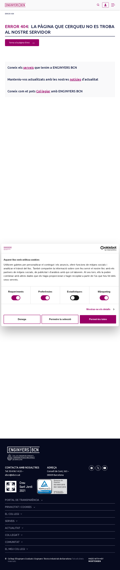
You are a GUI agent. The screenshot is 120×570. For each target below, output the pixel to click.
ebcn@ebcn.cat (12, 475)
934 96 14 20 (15, 471)
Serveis (10, 521)
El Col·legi (12, 514)
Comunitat (12, 542)
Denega (22, 319)
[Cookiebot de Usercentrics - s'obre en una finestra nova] (102, 248)
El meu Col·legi (15, 549)
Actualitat (12, 528)
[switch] (45, 297)
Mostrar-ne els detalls (98, 309)
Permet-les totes (98, 319)
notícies (75, 79)
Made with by (95, 560)
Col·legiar (43, 91)
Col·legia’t (12, 535)
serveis (28, 67)
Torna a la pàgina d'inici (22, 42)
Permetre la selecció (60, 319)
